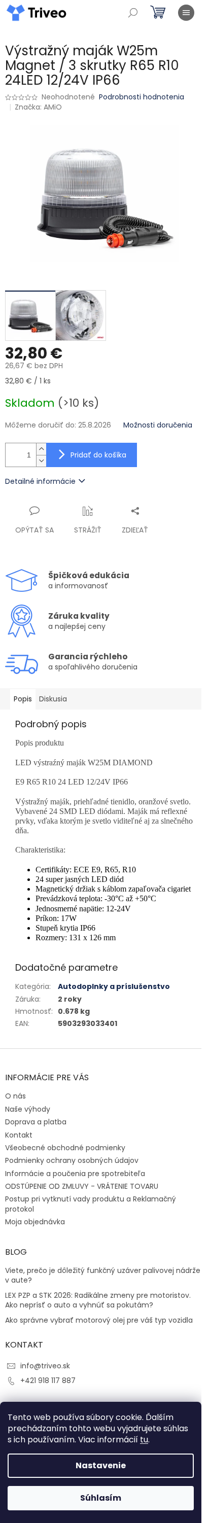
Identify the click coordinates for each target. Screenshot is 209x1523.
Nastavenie (101, 1465)
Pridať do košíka (98, 455)
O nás (15, 1096)
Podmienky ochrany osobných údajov (71, 1160)
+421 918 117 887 (48, 1380)
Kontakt (18, 1135)
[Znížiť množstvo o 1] (41, 461)
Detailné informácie (40, 481)
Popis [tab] (23, 699)
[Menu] (186, 13)
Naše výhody (27, 1109)
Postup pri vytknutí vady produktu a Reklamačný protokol (90, 1204)
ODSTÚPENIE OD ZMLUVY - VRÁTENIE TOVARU (81, 1186)
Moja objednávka (35, 1222)
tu (144, 1439)
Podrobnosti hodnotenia (141, 97)
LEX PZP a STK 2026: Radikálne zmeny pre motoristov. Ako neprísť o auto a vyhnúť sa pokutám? (98, 1300)
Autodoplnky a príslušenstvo (114, 986)
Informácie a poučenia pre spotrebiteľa (75, 1173)
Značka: (38, 107)
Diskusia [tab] (53, 699)
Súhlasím (100, 1498)
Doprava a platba (35, 1122)
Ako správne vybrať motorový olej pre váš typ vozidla (99, 1320)
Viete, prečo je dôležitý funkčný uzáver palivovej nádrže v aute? (102, 1275)
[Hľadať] (133, 13)
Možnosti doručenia (157, 425)
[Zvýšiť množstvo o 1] (41, 449)
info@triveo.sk (45, 1366)
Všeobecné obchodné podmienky (65, 1148)
